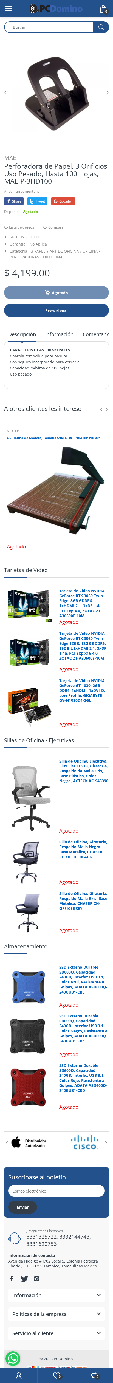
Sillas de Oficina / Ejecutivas (39, 740)
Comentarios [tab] (97, 334)
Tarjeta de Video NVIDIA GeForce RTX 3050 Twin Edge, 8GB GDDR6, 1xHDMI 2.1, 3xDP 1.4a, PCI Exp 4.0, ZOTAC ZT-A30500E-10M (82, 603)
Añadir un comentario (22, 191)
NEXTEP (13, 431)
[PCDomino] (56, 8)
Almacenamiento (25, 946)
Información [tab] (59, 334)
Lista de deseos (21, 227)
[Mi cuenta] (18, 1375)
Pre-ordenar (56, 310)
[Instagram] (36, 1278)
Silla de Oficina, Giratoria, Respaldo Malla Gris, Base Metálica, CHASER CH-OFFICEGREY (83, 901)
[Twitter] (24, 1278)
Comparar (56, 227)
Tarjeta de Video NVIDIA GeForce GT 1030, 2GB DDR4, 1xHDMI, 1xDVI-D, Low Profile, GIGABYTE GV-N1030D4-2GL (82, 690)
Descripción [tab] (22, 334)
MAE (10, 157)
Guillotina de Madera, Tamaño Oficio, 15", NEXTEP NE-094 (54, 438)
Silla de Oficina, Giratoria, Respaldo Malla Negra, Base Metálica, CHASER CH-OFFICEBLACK (83, 849)
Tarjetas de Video (26, 570)
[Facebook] (11, 1278)
